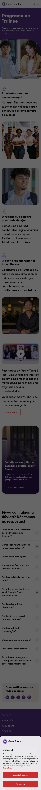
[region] (20, 763)
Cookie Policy (7, 768)
